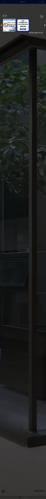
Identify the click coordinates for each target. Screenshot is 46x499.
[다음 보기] (44, 25)
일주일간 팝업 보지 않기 (36, 32)
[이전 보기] (1, 25)
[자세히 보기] (9, 25)
